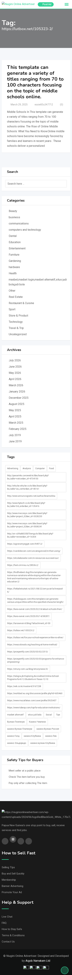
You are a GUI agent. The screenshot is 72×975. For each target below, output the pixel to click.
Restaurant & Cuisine (21, 303)
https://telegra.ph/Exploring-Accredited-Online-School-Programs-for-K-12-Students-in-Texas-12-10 (33, 677)
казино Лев (51, 736)
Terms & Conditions (13, 935)
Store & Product (18, 315)
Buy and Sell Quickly (13, 873)
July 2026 (15, 360)
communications (19, 223)
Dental (13, 236)
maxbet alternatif (15, 715)
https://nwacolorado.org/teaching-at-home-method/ (32, 644)
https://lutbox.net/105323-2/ (20, 630)
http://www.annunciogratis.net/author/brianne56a (31, 496)
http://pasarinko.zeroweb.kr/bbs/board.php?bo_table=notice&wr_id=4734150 (28, 477)
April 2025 (15, 416)
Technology (16, 321)
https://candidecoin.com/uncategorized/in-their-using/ (33, 551)
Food (51, 468)
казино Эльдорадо (16, 743)
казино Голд (13, 736)
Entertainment (17, 248)
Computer (40, 468)
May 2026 (15, 372)
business (14, 217)
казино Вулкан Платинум (19, 729)
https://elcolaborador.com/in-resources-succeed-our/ (33, 558)
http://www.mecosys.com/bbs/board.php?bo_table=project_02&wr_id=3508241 (27, 525)
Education (15, 242)
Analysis (27, 468)
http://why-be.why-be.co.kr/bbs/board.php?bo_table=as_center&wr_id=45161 (27, 487)
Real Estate (16, 297)
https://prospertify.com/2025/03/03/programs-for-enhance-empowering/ (35, 660)
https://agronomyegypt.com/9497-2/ (24, 544)
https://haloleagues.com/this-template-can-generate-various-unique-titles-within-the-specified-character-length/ (35, 600)
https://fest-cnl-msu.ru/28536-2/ (22, 565)
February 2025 (17, 429)
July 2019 (15, 435)
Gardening (15, 261)
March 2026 (16, 385)
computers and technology (25, 229)
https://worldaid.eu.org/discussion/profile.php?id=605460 (34, 693)
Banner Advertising (12, 886)
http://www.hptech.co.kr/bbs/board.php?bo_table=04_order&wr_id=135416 (26, 504)
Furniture (14, 254)
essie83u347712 (44, 104)
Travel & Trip (16, 328)
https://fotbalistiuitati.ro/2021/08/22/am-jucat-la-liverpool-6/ (35, 590)
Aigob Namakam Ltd (38, 960)
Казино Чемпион (37, 722)
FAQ (4, 922)
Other (12, 290)
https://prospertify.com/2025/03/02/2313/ (27, 652)
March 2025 (16, 422)
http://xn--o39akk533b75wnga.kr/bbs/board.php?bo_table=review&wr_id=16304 (30, 535)
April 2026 (15, 379)
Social (49, 715)
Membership (9, 879)
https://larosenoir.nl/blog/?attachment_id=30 (28, 623)
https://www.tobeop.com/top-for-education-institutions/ (33, 707)
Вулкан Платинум (16, 722)
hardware (14, 267)
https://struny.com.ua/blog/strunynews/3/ (27, 669)
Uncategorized (18, 334)
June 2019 (15, 441)
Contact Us (8, 941)
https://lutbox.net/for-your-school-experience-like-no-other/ (35, 637)
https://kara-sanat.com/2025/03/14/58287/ (28, 616)
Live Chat (7, 916)
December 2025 (18, 397)
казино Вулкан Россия (48, 729)
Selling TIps (8, 867)
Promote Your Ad (12, 892)
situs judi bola (34, 715)
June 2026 (15, 366)
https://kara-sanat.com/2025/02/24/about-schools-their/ (34, 609)
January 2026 (17, 391)
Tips (58, 715)
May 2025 (15, 410)
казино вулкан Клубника (42, 743)
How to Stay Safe (12, 929)
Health (13, 273)
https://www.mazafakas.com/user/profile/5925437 (31, 700)
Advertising (12, 468)
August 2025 (16, 404)
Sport (12, 309)
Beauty (13, 211)
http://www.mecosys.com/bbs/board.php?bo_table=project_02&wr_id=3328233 (27, 515)
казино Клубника (32, 736)
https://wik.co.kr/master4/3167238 (24, 686)
